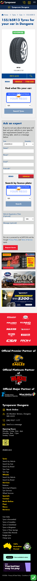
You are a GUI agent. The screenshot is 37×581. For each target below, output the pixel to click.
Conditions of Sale (27, 575)
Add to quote (14, 76)
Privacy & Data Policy (14, 575)
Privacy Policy (13, 240)
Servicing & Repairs (9, 488)
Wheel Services (8, 493)
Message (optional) (10, 223)
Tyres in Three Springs (10, 530)
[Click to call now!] (24, 2)
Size (4, 141)
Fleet (5, 504)
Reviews (6, 509)
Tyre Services (7, 491)
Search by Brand (8, 467)
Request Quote (10, 247)
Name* (5, 148)
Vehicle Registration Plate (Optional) (12, 215)
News (5, 507)
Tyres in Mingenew (9, 527)
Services (6, 482)
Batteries (5, 485)
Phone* (5, 155)
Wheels (6, 474)
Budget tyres (7, 535)
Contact (6, 499)
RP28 (18, 67)
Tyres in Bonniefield (9, 519)
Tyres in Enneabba (9, 522)
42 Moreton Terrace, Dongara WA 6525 (18, 415)
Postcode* (6, 168)
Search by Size (8, 464)
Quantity (28, 141)
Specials (6, 496)
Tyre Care (6, 469)
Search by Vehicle (9, 461)
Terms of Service (26, 240)
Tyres (5, 459)
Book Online (8, 501)
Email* (5, 162)
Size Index (6, 517)
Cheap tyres (7, 538)
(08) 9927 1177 (13, 420)
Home (5, 15)
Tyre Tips (6, 472)
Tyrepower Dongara (20, 7)
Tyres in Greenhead (9, 525)
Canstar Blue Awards (10, 533)
